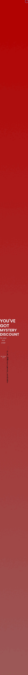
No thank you (3, 356)
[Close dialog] (26, 1)
